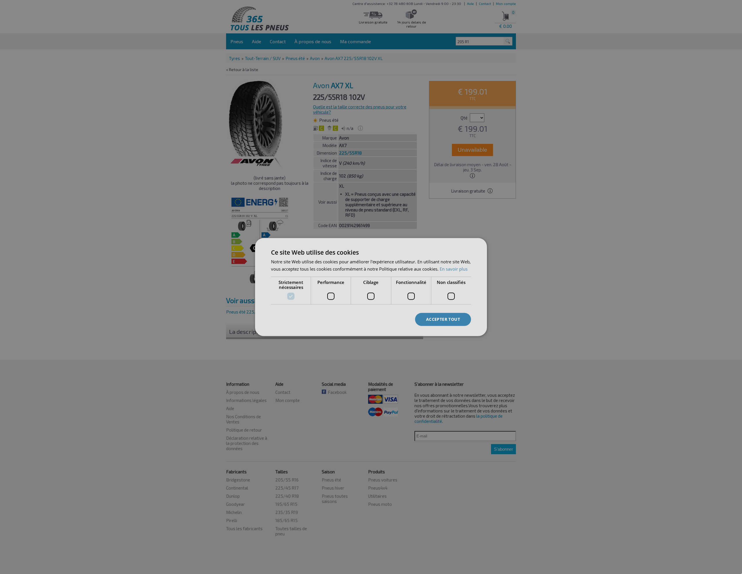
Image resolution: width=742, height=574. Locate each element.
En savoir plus (454, 268)
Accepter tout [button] (443, 319)
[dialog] (371, 287)
